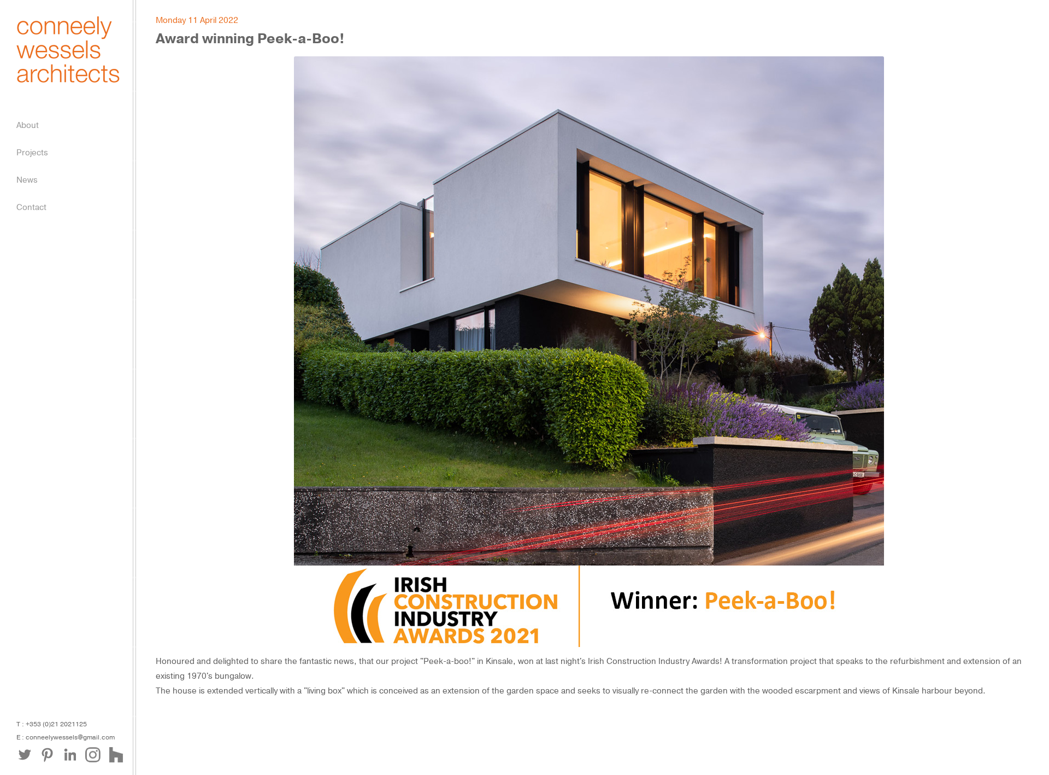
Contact (31, 207)
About (27, 125)
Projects (32, 152)
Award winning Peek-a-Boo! (250, 39)
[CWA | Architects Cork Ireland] (68, 80)
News (27, 179)
